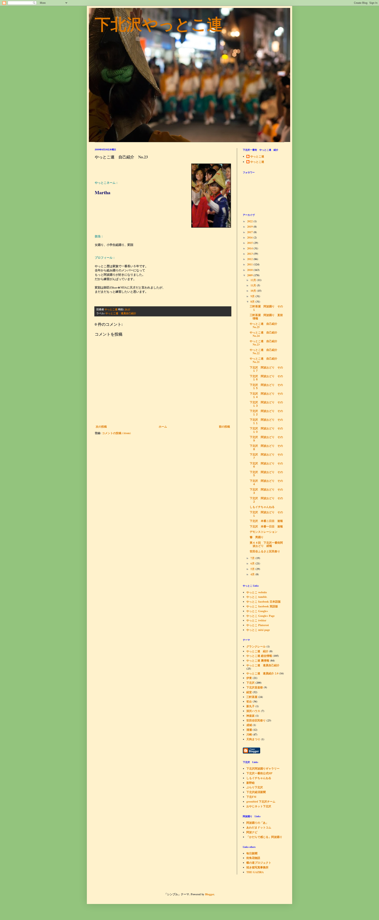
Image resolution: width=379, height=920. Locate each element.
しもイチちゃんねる (262, 507)
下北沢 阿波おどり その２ (266, 500)
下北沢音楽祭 (254, 687)
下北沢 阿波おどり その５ (266, 473)
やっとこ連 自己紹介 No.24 (265, 334)
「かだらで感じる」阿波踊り (264, 837)
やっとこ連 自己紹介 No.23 (265, 342)
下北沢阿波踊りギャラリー (263, 768)
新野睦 (250, 783)
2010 (250, 270)
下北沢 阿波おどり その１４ (266, 395)
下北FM (251, 797)
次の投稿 (101, 426)
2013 (250, 254)
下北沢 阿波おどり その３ (266, 491)
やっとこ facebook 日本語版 (263, 601)
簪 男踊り (257, 537)
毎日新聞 (251, 853)
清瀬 (249, 730)
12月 (253, 280)
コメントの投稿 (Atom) (116, 433)
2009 (250, 275)
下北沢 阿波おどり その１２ (266, 412)
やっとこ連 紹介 (257, 651)
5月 (252, 569)
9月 (252, 296)
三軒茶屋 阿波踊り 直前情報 (266, 316)
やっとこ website (256, 592)
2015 (250, 243)
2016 (250, 237)
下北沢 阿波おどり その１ (266, 514)
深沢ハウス (253, 711)
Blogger (209, 894)
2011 (250, 264)
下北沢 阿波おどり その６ (266, 465)
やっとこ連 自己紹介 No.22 (265, 351)
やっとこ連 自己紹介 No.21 (265, 360)
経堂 (249, 692)
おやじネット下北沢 (258, 806)
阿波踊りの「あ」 (257, 823)
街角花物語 (253, 858)
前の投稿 (224, 426)
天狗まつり (253, 739)
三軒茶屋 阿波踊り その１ (266, 308)
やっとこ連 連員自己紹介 (120, 313)
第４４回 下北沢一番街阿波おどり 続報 (266, 544)
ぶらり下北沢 (254, 787)
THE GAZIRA (255, 872)
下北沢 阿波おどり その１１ (266, 421)
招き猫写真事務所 (257, 867)
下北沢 (250, 683)
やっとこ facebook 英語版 (262, 606)
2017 (250, 232)
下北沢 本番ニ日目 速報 (266, 521)
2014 (250, 248)
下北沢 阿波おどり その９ (266, 438)
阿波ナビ (251, 832)
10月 (253, 291)
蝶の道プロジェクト (258, 862)
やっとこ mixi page (258, 630)
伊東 (249, 678)
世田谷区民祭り (256, 720)
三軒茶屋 (251, 697)
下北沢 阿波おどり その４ (266, 482)
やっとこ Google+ (257, 611)
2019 (250, 226)
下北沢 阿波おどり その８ (266, 447)
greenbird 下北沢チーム (260, 801)
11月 (253, 285)
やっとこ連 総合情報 (259, 656)
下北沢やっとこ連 (159, 23)
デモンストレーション (263, 532)
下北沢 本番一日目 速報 (266, 526)
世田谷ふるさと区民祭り (265, 551)
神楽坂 (250, 716)
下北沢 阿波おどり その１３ (266, 404)
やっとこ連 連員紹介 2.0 (262, 673)
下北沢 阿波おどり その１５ (266, 386)
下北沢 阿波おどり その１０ (266, 430)
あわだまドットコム (258, 827)
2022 (250, 221)
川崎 (249, 734)
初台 (249, 701)
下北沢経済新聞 (256, 792)
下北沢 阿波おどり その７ (266, 456)
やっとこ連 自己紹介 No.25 (265, 325)
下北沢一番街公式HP (259, 773)
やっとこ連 (257, 156)
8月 (252, 301)
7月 (252, 558)
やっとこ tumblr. (256, 597)
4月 (252, 574)
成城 (249, 725)
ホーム (163, 426)
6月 (252, 563)
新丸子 (250, 706)
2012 (250, 259)
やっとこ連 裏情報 (257, 660)
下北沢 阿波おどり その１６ (266, 377)
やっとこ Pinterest (257, 625)
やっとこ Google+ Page (260, 616)
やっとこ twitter (256, 620)
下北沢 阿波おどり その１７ (266, 369)
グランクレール (256, 646)
